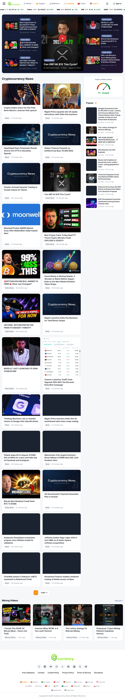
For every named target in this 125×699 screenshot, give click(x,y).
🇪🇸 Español (34, 682)
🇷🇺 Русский (89, 682)
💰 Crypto (41, 3)
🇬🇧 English (23, 682)
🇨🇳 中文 (47, 686)
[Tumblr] (80, 666)
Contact (41, 673)
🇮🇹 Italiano (86, 686)
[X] (39, 666)
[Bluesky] (86, 666)
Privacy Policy (68, 673)
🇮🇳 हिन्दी (55, 686)
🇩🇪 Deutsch (67, 682)
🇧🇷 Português (45, 682)
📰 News (28, 3)
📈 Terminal (69, 3)
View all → (119, 601)
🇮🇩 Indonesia (100, 682)
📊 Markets (54, 3)
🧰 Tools (82, 3)
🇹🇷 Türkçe (57, 682)
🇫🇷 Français (78, 682)
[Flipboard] (74, 666)
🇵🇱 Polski (97, 686)
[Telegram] (68, 666)
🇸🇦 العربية (65, 686)
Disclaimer (98, 673)
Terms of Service (84, 673)
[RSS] (62, 666)
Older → (44, 593)
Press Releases (28, 673)
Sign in (118, 4)
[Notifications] (107, 4)
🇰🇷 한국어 (38, 686)
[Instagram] (56, 666)
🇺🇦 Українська (69, 690)
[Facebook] (45, 666)
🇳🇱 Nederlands (56, 690)
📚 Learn (94, 3)
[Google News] (50, 666)
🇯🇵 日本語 (28, 686)
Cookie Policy (53, 673)
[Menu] (4, 3)
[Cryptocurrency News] (14, 4)
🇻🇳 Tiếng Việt (75, 686)
